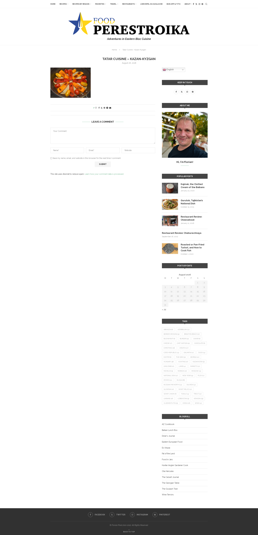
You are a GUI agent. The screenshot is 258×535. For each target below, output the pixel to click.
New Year (187, 375)
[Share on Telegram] (107, 108)
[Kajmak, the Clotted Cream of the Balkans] (170, 188)
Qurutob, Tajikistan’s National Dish (192, 202)
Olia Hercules (168, 471)
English (170, 70)
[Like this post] (96, 108)
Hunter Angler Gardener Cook (175, 465)
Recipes (63, 4)
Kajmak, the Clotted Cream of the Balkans (193, 185)
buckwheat (169, 339)
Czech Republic (171, 352)
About (187, 4)
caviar (196, 339)
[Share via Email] (110, 108)
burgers (184, 339)
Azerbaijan (183, 329)
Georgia (194, 357)
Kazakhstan (199, 362)
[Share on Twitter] (102, 108)
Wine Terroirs (168, 495)
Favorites (99, 4)
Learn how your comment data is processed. (104, 174)
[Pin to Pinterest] (104, 108)
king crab (169, 366)
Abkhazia (168, 329)
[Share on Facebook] (99, 108)
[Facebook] (193, 4)
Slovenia (169, 389)
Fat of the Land (168, 453)
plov (201, 375)
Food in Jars (167, 459)
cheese (168, 343)
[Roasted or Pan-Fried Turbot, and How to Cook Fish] (170, 248)
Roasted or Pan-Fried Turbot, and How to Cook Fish (192, 247)
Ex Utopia (166, 448)
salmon (191, 385)
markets (195, 366)
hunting (183, 362)
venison (198, 398)
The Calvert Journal (170, 477)
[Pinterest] (202, 4)
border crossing (171, 334)
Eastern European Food (172, 442)
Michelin (168, 371)
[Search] (206, 4)
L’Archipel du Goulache (151, 4)
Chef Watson (183, 343)
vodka (186, 403)
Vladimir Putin (171, 403)
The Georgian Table (170, 483)
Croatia (184, 348)
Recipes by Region (80, 4)
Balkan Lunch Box (169, 430)
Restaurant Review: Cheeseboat (191, 218)
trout (197, 394)
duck (201, 352)
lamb (182, 366)
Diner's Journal (168, 436)
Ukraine (168, 398)
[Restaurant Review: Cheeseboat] (170, 220)
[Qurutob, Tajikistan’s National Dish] (170, 204)
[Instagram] (199, 4)
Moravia (182, 371)
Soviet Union (170, 394)
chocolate (199, 343)
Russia (181, 380)
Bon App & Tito (173, 4)
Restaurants (128, 4)
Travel (113, 4)
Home (52, 4)
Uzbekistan (183, 398)
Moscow (196, 371)
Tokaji (185, 394)
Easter (167, 357)
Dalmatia (189, 352)
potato (168, 380)
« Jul (164, 309)
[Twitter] (196, 4)
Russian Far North (173, 385)
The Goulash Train (170, 489)
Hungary (169, 362)
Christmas (169, 348)
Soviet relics (185, 389)
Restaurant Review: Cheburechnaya (181, 233)
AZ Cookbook (168, 424)
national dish (171, 375)
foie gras (181, 357)
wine (198, 403)
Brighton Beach (192, 334)
